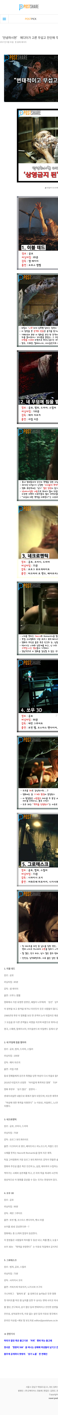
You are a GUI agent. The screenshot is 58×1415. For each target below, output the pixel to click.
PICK (30, 19)
